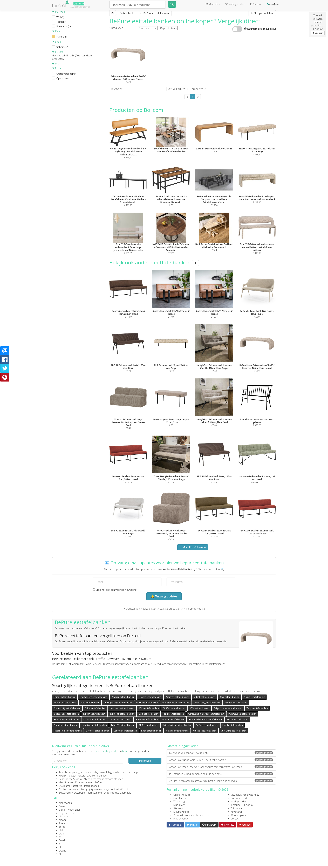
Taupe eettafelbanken (257, 708)
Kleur (57, 31)
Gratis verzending (66, 73)
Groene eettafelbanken (173, 719)
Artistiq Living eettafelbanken (118, 702)
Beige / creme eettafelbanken (228, 708)
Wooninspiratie (239, 815)
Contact (235, 818)
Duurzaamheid (239, 798)
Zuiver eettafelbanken (237, 719)
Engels (62, 840)
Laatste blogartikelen (182, 746)
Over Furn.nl (179, 798)
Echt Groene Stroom (70, 779)
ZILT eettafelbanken (148, 725)
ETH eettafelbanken (90, 702)
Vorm (57, 64)
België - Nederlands (69, 809)
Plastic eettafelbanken (254, 697)
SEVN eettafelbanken (199, 708)
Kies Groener (66, 782)
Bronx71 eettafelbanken (97, 730)
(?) (274, 28)
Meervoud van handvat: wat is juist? (220, 753)
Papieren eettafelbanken (177, 697)
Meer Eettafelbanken (194, 547)
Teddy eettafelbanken (173, 713)
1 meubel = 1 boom (242, 805)
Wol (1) (60, 17)
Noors (62, 820)
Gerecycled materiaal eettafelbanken (206, 713)
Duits (62, 833)
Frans (62, 806)
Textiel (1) (61, 21)
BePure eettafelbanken (207, 725)
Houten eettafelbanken (150, 697)
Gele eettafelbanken (148, 713)
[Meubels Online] (112, 13)
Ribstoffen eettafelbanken (66, 719)
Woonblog (179, 801)
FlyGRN (62, 775)
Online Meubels (181, 794)
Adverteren (237, 811)
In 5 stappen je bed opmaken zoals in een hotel (220, 773)
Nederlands (65, 802)
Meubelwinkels (181, 811)
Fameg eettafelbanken (65, 697)
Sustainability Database (72, 792)
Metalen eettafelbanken (177, 730)
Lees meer (319, 33)
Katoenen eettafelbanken (122, 708)
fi (59, 843)
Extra (57, 68)
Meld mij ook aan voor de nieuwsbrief (116, 589)
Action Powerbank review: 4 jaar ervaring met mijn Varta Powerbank (220, 766)
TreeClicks (64, 772)
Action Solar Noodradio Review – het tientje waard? (220, 760)
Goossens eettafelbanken (66, 713)
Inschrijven (145, 760)
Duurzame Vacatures (70, 785)
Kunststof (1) (63, 26)
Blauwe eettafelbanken (147, 719)
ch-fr (61, 830)
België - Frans (66, 813)
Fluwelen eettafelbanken (65, 725)
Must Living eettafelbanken (233, 730)
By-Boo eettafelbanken (65, 702)
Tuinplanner (237, 808)
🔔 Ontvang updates (164, 596)
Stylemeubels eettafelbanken (242, 713)
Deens (62, 850)
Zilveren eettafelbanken (123, 697)
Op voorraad (63, 78)
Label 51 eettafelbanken (122, 725)
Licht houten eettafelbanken (175, 702)
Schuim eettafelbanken (94, 713)
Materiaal (59, 11)
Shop (57, 41)
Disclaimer (179, 805)
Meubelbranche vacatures (245, 794)
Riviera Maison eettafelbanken (177, 725)
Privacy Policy (180, 818)
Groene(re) (79, 3)
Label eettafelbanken (232, 725)
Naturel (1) (62, 36)
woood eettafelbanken (236, 702)
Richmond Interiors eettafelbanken (205, 719)
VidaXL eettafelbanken (204, 697)
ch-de (62, 826)
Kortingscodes (238, 801)
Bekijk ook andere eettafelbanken (150, 262)
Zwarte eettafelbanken (120, 719)
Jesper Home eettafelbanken (68, 730)
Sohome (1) (62, 47)
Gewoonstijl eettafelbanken (67, 708)
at (60, 854)
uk (60, 847)
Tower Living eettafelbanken (207, 702)
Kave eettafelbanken (229, 697)
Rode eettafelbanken (151, 730)
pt (60, 837)
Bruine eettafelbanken (147, 702)
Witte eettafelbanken (149, 708)
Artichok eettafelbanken (204, 730)
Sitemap (178, 808)
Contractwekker (67, 789)
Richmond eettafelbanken (122, 713)
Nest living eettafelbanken (94, 725)
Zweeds (63, 823)
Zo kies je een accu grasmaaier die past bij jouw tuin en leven (220, 780)
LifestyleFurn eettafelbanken (93, 697)
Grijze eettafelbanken (95, 708)
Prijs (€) (58, 52)
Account (257, 4)
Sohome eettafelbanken (125, 730)
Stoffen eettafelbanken (174, 708)
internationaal (91, 785)
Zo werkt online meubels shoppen (192, 815)
